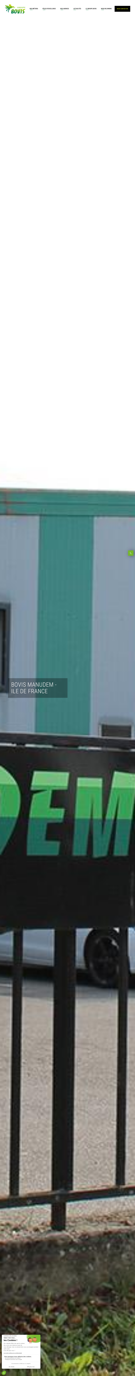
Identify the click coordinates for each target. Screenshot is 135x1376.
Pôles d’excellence (49, 9)
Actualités (77, 9)
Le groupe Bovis (91, 9)
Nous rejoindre (106, 9)
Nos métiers (34, 9)
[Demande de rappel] (130, 553)
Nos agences (64, 9)
